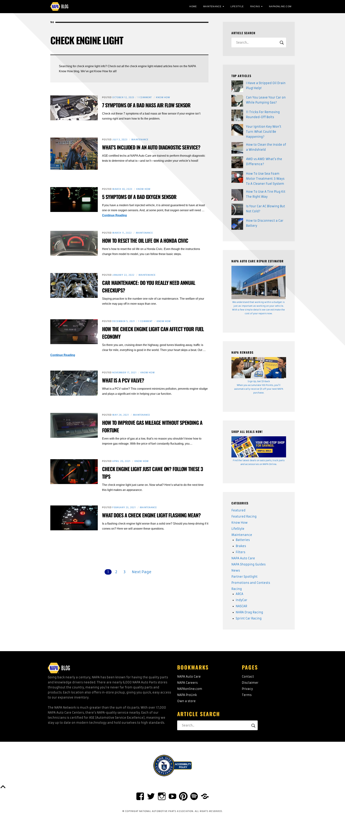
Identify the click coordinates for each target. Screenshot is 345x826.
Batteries (243, 540)
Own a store (186, 701)
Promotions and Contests (250, 583)
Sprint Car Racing (249, 618)
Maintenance (212, 6)
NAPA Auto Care (243, 558)
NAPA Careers (187, 682)
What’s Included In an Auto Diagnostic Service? (151, 147)
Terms (247, 695)
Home (193, 6)
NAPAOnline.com (280, 6)
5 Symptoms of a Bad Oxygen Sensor (139, 196)
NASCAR (241, 606)
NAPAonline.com (189, 689)
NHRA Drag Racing (249, 612)
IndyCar (241, 600)
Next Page (141, 572)
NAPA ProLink (187, 695)
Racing (255, 6)
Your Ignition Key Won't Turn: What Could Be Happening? (263, 131)
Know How (163, 97)
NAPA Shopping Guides (248, 564)
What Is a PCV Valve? (123, 380)
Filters (240, 552)
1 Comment (145, 97)
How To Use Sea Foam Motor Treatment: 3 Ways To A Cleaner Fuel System (265, 178)
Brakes (241, 546)
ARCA (239, 594)
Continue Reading (114, 215)
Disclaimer (250, 682)
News (235, 570)
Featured (238, 510)
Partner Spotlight (244, 576)
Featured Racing (244, 516)
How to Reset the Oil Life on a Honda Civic (145, 240)
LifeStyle (237, 6)
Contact (248, 676)
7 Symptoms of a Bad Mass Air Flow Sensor (146, 105)
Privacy (247, 689)
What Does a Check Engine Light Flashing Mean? (151, 515)
